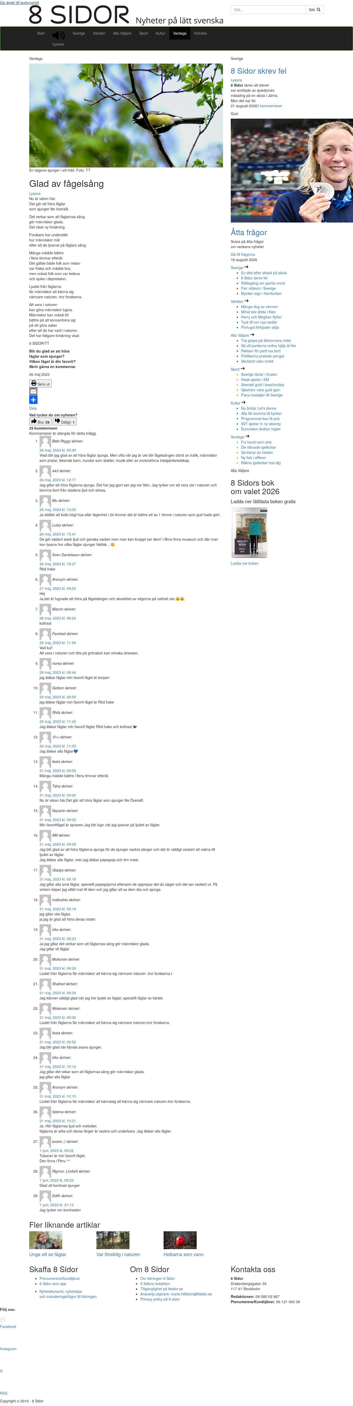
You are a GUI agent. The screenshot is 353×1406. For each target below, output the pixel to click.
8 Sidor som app (53, 1283)
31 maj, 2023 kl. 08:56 (58, 770)
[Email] (126, 391)
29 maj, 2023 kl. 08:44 (58, 672)
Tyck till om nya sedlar (259, 322)
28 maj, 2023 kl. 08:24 (58, 618)
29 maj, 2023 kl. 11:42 (58, 721)
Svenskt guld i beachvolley (262, 384)
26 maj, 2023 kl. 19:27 (58, 563)
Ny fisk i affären (253, 457)
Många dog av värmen (259, 306)
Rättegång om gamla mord (263, 283)
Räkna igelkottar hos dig (261, 462)
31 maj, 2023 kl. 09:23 (58, 938)
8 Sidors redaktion (155, 1283)
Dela (33, 408)
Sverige (79, 33)
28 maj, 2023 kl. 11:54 (58, 642)
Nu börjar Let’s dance (258, 408)
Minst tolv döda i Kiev (258, 311)
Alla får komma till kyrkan (261, 413)
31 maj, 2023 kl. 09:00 (58, 795)
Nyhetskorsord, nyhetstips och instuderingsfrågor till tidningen (68, 1294)
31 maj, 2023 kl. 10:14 (58, 1066)
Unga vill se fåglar (47, 1254)
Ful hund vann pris (256, 442)
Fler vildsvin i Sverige (258, 288)
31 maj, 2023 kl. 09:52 (58, 1041)
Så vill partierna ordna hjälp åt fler (268, 345)
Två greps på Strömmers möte (266, 340)
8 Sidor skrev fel (259, 70)
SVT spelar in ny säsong (261, 423)
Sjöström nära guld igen (260, 389)
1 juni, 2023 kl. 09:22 (57, 1150)
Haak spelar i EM (255, 379)
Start (41, 33)
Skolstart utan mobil (257, 361)
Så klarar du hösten (257, 452)
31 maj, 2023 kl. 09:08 (58, 844)
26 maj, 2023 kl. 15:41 (58, 534)
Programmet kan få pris (260, 418)
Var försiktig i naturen (118, 1254)
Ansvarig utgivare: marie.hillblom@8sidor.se (176, 1293)
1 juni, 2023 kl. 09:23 (57, 1180)
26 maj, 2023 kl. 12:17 (58, 479)
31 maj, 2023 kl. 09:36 (58, 1017)
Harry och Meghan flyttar (261, 316)
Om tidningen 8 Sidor (157, 1278)
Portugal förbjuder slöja (260, 327)
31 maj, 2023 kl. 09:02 (58, 819)
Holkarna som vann (184, 1254)
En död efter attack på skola (264, 272)
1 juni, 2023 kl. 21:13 (57, 1204)
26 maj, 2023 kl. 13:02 (58, 509)
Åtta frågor (249, 232)
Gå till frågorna (243, 254)
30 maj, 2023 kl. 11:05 (58, 745)
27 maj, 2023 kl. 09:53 (58, 588)
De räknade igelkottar (258, 447)
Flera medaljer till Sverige (262, 395)
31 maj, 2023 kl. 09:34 (58, 992)
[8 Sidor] (126, 23)
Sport (143, 33)
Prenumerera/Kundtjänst (60, 1278)
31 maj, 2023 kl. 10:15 (58, 1096)
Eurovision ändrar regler (261, 428)
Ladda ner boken (245, 563)
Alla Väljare (122, 33)
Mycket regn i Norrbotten (261, 293)
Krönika (200, 33)
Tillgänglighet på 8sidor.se (161, 1288)
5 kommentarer (269, 105)
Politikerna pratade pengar (263, 355)
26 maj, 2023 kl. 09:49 (58, 450)
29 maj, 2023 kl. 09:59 (58, 696)
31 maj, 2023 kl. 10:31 (58, 1120)
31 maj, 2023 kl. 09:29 (58, 968)
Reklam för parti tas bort (261, 350)
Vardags (180, 33)
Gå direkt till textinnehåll (19, 2)
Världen (99, 33)
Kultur (160, 33)
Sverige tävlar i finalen (259, 374)
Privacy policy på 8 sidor (160, 1299)
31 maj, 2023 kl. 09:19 (58, 879)
